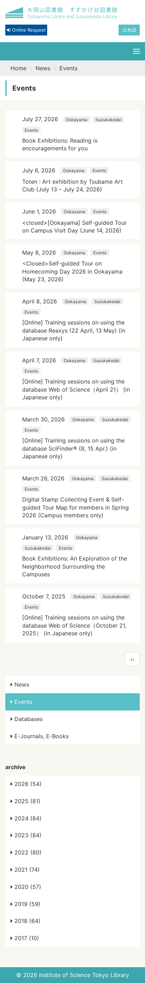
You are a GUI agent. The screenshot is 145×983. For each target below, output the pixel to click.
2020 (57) (27, 886)
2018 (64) (26, 920)
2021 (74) (26, 869)
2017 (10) (26, 938)
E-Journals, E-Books (41, 736)
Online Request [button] (28, 30)
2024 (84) (27, 818)
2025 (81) (26, 801)
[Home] (61, 13)
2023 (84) (27, 835)
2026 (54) (27, 783)
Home (18, 68)
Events (22, 701)
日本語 (129, 30)
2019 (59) (26, 903)
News (43, 68)
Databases (28, 718)
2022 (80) (27, 852)
